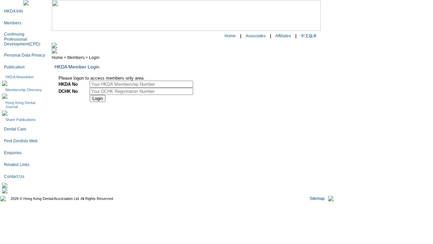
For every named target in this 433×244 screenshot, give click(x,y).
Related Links (16, 164)
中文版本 (309, 36)
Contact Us (14, 176)
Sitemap (317, 198)
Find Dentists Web (21, 141)
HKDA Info (13, 11)
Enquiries (13, 152)
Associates (256, 36)
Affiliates (283, 36)
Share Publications (20, 120)
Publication (14, 67)
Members (12, 23)
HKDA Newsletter (19, 77)
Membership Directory (23, 90)
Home (230, 36)
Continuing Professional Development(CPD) (22, 39)
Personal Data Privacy (24, 55)
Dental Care (15, 129)
